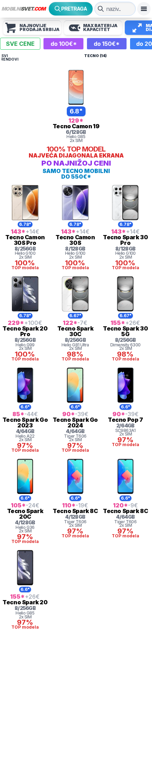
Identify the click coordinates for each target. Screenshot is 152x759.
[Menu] (144, 9)
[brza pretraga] (100, 8)
